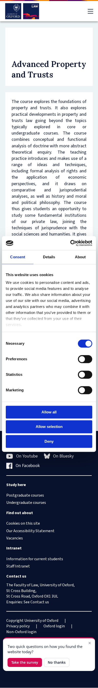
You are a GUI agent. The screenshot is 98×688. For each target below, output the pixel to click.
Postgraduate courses (25, 495)
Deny (49, 441)
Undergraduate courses (26, 502)
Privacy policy (18, 626)
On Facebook (28, 466)
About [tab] (80, 257)
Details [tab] (49, 257)
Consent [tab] (17, 257)
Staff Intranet (18, 566)
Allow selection (49, 427)
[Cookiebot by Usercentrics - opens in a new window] (70, 243)
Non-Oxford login (21, 632)
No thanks (57, 662)
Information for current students (34, 559)
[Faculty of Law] (22, 11)
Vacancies (14, 538)
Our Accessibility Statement (30, 531)
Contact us (39, 602)
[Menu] (90, 11)
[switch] (85, 359)
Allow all (49, 412)
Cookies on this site (23, 523)
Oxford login (54, 626)
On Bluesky (63, 456)
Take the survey (24, 662)
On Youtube (27, 456)
